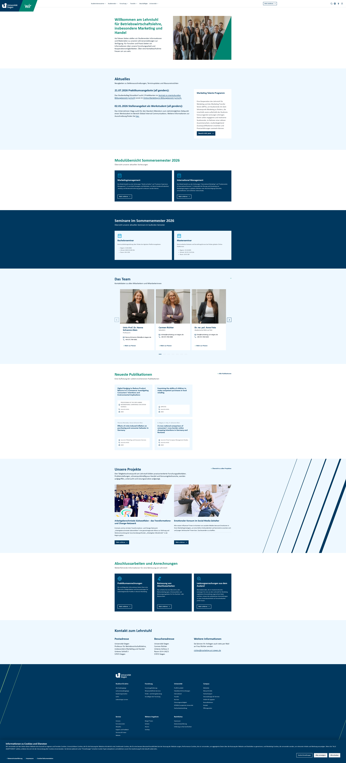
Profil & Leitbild (178, 688)
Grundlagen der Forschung (152, 696)
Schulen (147, 724)
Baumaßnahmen (208, 702)
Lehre (117, 696)
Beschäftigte (143, 4)
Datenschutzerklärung (15, 758)
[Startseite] (123, 675)
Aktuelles (118, 727)
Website (118, 735)
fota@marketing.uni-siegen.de (207, 335)
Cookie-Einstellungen (304, 755)
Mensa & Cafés (207, 691)
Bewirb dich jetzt (204, 133)
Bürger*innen (149, 721)
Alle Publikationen (225, 374)
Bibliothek (206, 688)
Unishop (147, 729)
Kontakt (205, 705)
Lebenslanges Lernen (122, 699)
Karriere (176, 699)
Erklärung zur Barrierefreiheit (183, 727)
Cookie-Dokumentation (45, 758)
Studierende (112, 4)
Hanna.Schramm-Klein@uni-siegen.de (138, 337)
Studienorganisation (121, 694)
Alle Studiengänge (121, 688)
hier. (137, 116)
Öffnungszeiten (207, 708)
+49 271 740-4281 (131, 339)
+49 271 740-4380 (167, 337)
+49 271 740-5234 (203, 337)
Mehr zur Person (130, 346)
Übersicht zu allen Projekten (221, 468)
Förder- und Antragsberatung (153, 694)
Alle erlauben (334, 755)
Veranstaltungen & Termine (211, 696)
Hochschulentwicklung (180, 708)
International (178, 694)
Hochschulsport (207, 694)
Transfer (133, 4)
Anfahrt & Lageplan (209, 699)
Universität (153, 4)
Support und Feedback (122, 729)
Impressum (30, 758)
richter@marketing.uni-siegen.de (172, 335)
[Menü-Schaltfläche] (342, 3)
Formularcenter (120, 724)
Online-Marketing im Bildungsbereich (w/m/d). (162, 98)
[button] (338, 4)
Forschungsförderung (151, 688)
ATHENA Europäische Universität (183, 705)
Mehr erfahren (123, 196)
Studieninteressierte (97, 4)
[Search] (331, 3)
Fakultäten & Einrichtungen (182, 691)
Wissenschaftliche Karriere (153, 691)
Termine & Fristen (121, 732)
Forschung (123, 4)
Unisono (118, 721)
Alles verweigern (321, 755)
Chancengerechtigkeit (180, 702)
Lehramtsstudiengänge (122, 691)
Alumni (147, 727)
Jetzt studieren (268, 3)
